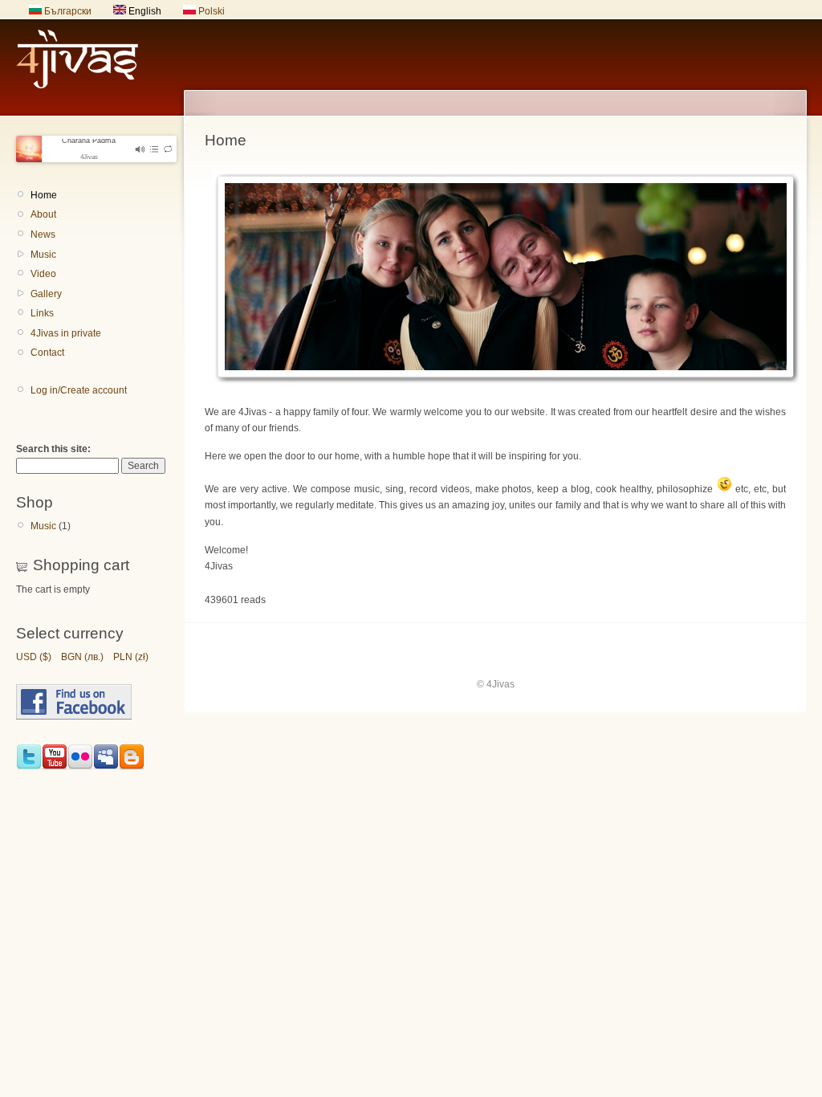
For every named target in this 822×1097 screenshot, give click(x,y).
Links (42, 313)
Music (43, 254)
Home (44, 195)
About (43, 214)
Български (67, 11)
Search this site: (53, 449)
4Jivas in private (66, 333)
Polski (210, 11)
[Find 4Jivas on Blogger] (131, 767)
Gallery (46, 294)
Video (43, 273)
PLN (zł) (131, 657)
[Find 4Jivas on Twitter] (29, 767)
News (43, 234)
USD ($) (33, 657)
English (143, 11)
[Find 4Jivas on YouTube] (54, 767)
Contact (47, 352)
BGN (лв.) (82, 657)
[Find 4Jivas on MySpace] (106, 767)
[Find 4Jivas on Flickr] (80, 767)
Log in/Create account (79, 390)
